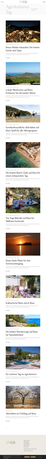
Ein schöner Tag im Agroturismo (21, 374)
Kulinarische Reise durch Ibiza (20, 303)
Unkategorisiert (9, 410)
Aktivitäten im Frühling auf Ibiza (21, 413)
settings (7, 458)
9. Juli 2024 (10, 40)
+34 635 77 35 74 (33, 448)
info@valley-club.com (29, 450)
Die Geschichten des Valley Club (12, 44)
